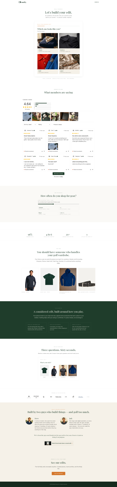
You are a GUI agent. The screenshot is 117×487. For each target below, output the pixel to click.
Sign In (97, 2)
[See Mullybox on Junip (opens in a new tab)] (61, 176)
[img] (34, 130)
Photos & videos (58, 124)
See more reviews (58, 173)
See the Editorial (58, 473)
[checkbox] (58, 124)
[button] (42, 103)
